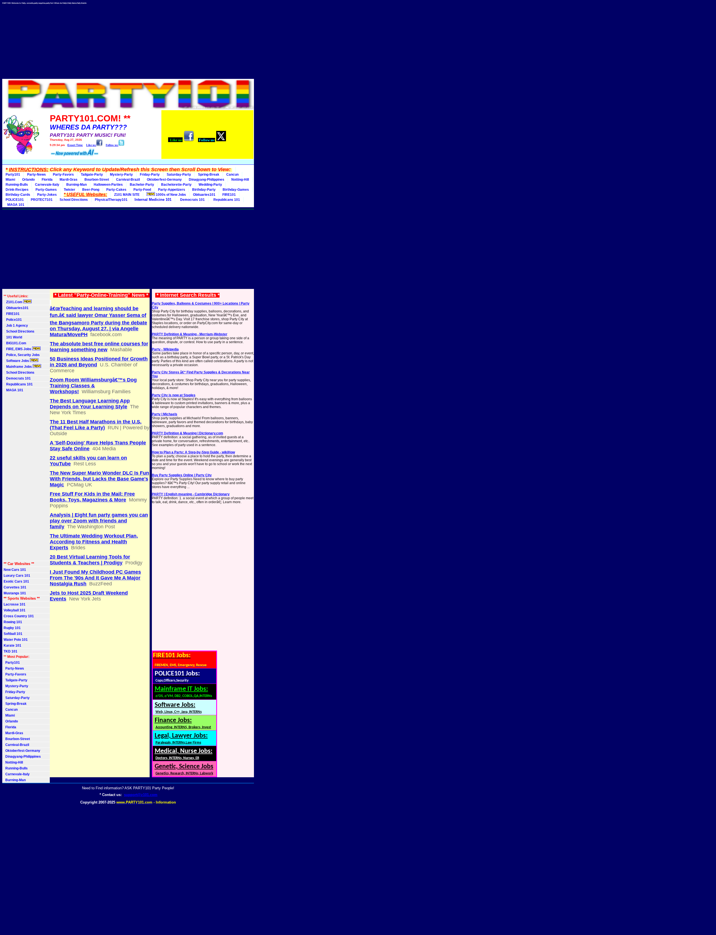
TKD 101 (10, 651)
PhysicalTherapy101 (111, 200)
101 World (13, 337)
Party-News (36, 174)
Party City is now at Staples (174, 395)
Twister (69, 190)
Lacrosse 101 (14, 604)
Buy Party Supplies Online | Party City (182, 475)
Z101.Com (13, 302)
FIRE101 (229, 195)
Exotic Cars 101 (16, 581)
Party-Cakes (116, 190)
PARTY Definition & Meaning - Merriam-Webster (189, 334)
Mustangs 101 (15, 593)
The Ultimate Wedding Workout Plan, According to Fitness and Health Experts (94, 541)
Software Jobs (17, 361)
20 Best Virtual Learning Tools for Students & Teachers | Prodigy (90, 560)
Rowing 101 (13, 622)
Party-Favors (63, 174)
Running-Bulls (17, 185)
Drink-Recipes (17, 190)
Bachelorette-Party (176, 185)
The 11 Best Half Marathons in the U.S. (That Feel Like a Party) (96, 424)
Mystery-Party (121, 174)
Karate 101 (12, 645)
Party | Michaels (164, 414)
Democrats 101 (191, 200)
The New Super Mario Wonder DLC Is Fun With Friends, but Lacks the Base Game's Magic (99, 478)
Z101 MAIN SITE (127, 195)
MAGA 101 (15, 205)
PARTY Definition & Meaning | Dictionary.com (187, 433)
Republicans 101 (226, 200)
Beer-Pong (90, 190)
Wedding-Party (210, 185)
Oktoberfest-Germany (164, 180)
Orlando (28, 180)
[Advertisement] (128, 40)
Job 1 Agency (16, 326)
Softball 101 (13, 634)
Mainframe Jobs (18, 367)
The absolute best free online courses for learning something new (99, 346)
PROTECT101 (42, 200)
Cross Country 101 (19, 616)
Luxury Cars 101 (17, 576)
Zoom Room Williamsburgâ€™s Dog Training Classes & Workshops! (93, 385)
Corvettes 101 (15, 587)
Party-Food (142, 190)
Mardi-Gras (68, 180)
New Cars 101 (15, 570)
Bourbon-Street (96, 180)
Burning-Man (76, 185)
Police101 (13, 320)
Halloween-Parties (108, 185)
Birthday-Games (236, 190)
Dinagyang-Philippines (206, 180)
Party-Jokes (47, 195)
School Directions (74, 200)
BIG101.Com (15, 343)
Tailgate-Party (92, 174)
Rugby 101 (12, 628)
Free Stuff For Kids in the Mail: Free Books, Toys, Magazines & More (92, 497)
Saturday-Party (179, 174)
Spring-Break (208, 174)
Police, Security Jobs (22, 355)
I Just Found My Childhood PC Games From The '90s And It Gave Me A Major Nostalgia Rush (95, 578)
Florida (47, 180)
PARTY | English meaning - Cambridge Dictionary (191, 494)
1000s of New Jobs (170, 195)
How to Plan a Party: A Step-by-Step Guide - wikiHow (193, 452)
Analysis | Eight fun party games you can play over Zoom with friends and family (99, 520)
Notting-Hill (240, 180)
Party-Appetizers (171, 190)
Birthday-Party (204, 190)
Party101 (13, 174)
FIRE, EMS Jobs (18, 349)
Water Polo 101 (16, 640)
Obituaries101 (204, 195)
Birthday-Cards (18, 195)
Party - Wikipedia (165, 349)
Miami (10, 180)
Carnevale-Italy (47, 185)
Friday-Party (150, 174)
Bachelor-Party (142, 185)
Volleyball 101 (14, 610)
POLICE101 (15, 200)
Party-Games (46, 190)
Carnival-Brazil (128, 180)
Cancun (232, 174)
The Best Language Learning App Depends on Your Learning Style (90, 403)
